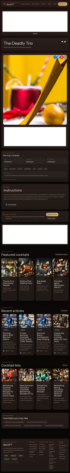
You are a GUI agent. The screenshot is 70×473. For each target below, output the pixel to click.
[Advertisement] (35, 21)
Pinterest (14, 459)
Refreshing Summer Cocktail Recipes (42, 388)
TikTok (20, 455)
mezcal (5, 168)
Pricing (49, 4)
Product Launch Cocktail (52, 463)
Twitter (6, 455)
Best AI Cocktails (33, 444)
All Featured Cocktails (61, 254)
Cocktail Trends (32, 448)
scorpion (40, 168)
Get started (63, 4)
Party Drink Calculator (51, 448)
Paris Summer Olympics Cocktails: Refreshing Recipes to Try (26, 389)
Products (41, 454)
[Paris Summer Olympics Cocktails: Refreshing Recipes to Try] (26, 375)
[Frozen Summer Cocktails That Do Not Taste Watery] (26, 321)
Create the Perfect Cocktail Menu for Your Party (60, 337)
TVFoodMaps (62, 458)
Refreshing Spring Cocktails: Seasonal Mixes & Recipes (59, 390)
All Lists (65, 365)
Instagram (13, 455)
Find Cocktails (35, 4)
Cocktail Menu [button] (12, 204)
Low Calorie (42, 444)
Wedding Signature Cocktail (51, 467)
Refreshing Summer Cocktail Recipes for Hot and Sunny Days (8, 390)
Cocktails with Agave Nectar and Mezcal (33, 425)
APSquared (61, 454)
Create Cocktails (25, 4)
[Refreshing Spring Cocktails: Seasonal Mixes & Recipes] (61, 375)
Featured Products (41, 451)
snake (45, 168)
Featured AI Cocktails (32, 451)
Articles (44, 4)
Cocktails (6, 329)
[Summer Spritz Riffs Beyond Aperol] (9, 321)
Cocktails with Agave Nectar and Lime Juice (37, 422)
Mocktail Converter (51, 455)
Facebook (6, 459)
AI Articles (57, 329)
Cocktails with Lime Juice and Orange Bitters (14, 422)
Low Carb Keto (42, 446)
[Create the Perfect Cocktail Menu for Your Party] (61, 321)
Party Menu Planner (51, 445)
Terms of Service (63, 450)
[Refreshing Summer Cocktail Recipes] (43, 375)
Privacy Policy (62, 452)
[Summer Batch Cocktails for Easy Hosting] (43, 321)
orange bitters (27, 168)
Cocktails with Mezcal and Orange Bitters (54, 425)
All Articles (64, 310)
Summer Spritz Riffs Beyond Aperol (8, 336)
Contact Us (61, 447)
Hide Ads (35, 33)
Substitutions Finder (52, 452)
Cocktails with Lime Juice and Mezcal (12, 425)
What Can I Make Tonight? (53, 459)
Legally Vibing (62, 456)
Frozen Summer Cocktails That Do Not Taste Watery (26, 337)
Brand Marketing (62, 445)
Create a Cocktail (52, 214)
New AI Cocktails (33, 446)
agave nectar (13, 168)
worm (34, 168)
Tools (55, 4)
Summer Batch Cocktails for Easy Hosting (43, 336)
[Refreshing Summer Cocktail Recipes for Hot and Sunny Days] (9, 375)
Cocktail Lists (32, 454)
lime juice (20, 168)
